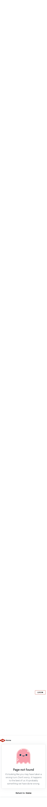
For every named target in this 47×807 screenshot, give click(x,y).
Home (8, 740)
